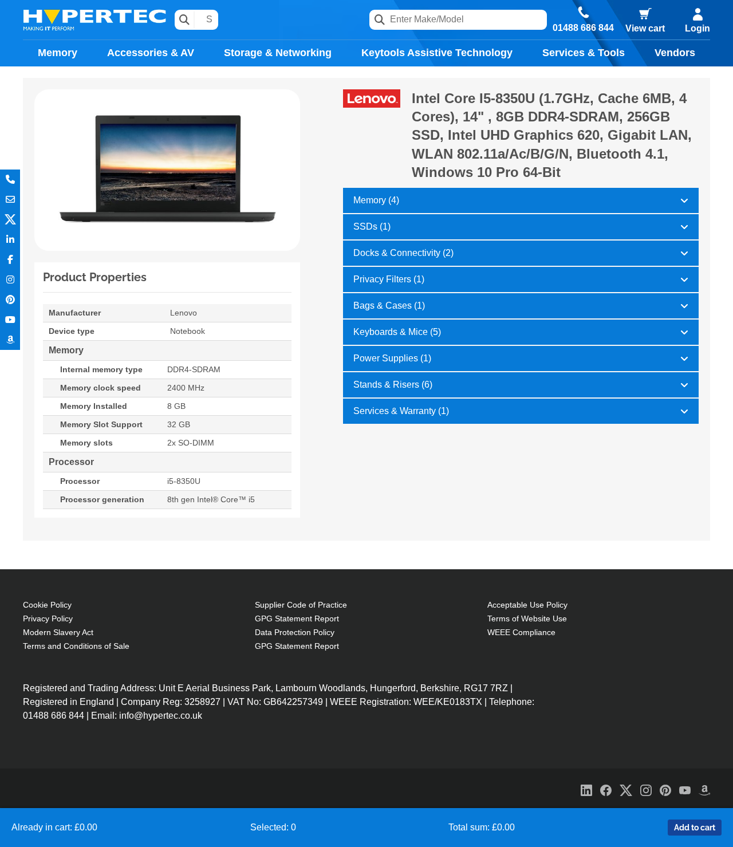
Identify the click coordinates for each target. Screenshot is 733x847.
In (10, 240)
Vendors (675, 52)
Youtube (10, 320)
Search (185, 19)
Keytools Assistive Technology (437, 52)
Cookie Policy (47, 604)
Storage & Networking (278, 52)
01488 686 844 (583, 28)
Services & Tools (583, 52)
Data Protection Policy (294, 632)
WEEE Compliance (521, 632)
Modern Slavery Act (58, 632)
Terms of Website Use (527, 618)
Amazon (10, 340)
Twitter (10, 220)
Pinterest (10, 300)
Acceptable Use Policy (527, 604)
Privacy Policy (48, 618)
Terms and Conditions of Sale (76, 646)
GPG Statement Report (297, 618)
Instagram (10, 280)
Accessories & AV (150, 52)
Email (10, 200)
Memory (57, 52)
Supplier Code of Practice (301, 604)
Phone (10, 180)
